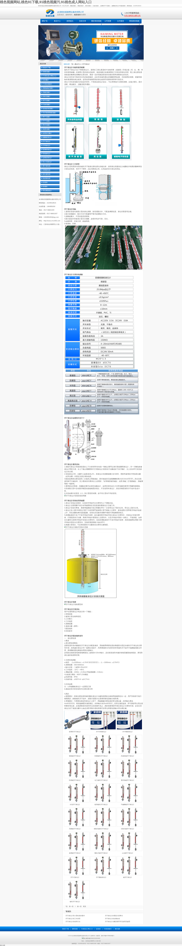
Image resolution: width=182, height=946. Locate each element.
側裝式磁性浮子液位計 (101, 829)
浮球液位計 (46, 145)
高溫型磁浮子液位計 (127, 756)
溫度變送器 (46, 178)
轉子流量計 (46, 117)
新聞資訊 (70, 21)
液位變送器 (46, 174)
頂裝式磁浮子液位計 (127, 829)
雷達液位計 (46, 154)
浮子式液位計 (74, 877)
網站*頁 (45, 21)
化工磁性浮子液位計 (101, 780)
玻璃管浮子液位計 (75, 732)
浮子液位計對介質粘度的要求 (75, 915)
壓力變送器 (46, 166)
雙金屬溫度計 (47, 190)
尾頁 (84, 906)
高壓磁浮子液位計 (75, 829)
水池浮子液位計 (75, 804)
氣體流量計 (46, 129)
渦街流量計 (46, 96)
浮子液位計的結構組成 (112, 918)
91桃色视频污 (47, 84)
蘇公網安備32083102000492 (92, 938)
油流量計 (46, 80)
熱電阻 (45, 186)
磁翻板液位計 (47, 137)
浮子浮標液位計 (101, 732)
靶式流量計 (46, 125)
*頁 (72, 64)
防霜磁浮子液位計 (75, 780)
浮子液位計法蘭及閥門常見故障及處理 (117, 921)
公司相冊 (107, 21)
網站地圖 (117, 929)
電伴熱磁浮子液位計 (127, 780)
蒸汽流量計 (46, 100)
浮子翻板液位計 (101, 877)
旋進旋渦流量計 (48, 108)
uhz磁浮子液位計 (127, 853)
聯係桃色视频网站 (46, 195)
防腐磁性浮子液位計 (101, 756)
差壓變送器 (46, 170)
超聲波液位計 (47, 158)
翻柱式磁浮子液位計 (101, 853)
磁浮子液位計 (127, 877)
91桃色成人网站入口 (49, 76)
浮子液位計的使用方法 (73, 921)
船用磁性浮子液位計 (101, 804)
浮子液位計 (46, 141)
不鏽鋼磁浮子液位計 (127, 804)
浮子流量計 (46, 121)
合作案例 (120, 21)
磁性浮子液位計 (75, 901)
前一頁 (71, 906)
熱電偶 (45, 182)
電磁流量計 (46, 92)
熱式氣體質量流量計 (49, 113)
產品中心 (57, 21)
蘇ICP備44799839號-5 (107, 935)
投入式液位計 (47, 162)
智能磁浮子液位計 (75, 756)
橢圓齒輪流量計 (48, 88)
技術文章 (82, 21)
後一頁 (79, 906)
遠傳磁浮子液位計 (75, 853)
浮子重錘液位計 (127, 732)
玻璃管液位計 (47, 149)
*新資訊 (68, 911)
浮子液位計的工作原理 (73, 918)
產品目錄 (43, 64)
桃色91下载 (47, 68)
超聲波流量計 (47, 133)
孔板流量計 (46, 104)
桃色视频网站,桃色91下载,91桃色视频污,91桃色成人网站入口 (46, 2)
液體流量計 (46, 72)
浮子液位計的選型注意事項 (114, 915)
